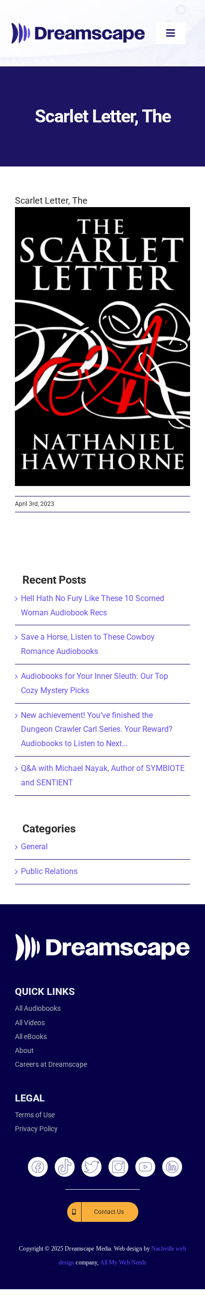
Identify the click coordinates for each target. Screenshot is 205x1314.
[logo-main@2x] (78, 26)
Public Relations (49, 871)
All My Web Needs (123, 1262)
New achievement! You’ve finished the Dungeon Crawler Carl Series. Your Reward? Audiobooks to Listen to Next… (97, 730)
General (34, 846)
